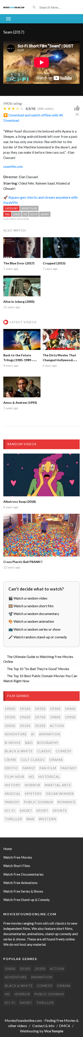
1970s (40, 717)
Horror (32, 785)
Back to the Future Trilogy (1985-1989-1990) (17, 360)
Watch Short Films (16, 866)
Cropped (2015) (54, 263)
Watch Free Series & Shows (23, 891)
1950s (10, 717)
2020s (40, 726)
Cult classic (33, 760)
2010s (16, 214)
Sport (42, 811)
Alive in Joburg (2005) (19, 301)
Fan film (47, 768)
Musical (13, 794)
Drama (56, 760)
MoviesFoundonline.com (23, 1020)
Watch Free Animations (20, 883)
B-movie (13, 743)
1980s (55, 717)
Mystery (33, 794)
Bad (29, 743)
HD (25, 214)
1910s (25, 709)
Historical (49, 777)
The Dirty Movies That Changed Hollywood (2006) (59, 360)
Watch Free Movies (17, 857)
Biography (47, 743)
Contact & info (43, 1026)
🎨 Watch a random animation (31, 621)
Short (45, 214)
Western (47, 819)
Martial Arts (57, 785)
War (30, 819)
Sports (60, 811)
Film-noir (14, 777)
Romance (66, 802)
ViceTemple (53, 1031)
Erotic (11, 768)
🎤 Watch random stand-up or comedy (37, 637)
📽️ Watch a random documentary (33, 613)
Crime (10, 760)
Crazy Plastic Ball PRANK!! (22, 562)
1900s (10, 709)
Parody (12, 802)
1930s (55, 709)
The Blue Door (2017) (19, 263)
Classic (44, 751)
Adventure (16, 734)
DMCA (64, 1026)
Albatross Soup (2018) (19, 501)
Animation (49, 734)
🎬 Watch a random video (27, 598)
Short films (29, 208)
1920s (40, 709)
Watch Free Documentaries (23, 874)
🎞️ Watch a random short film (31, 606)
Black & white (19, 751)
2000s (10, 726)
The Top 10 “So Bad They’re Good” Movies (38, 669)
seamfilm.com (13, 166)
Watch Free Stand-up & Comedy (26, 900)
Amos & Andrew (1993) (20, 402)
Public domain (38, 802)
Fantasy (68, 768)
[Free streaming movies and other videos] (13, 7)
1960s (25, 717)
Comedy (63, 751)
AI (33, 734)
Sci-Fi (34, 214)
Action (57, 726)
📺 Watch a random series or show (34, 629)
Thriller (13, 819)
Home (7, 849)
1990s (70, 717)
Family (28, 768)
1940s (70, 709)
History (12, 785)
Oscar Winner (60, 794)
